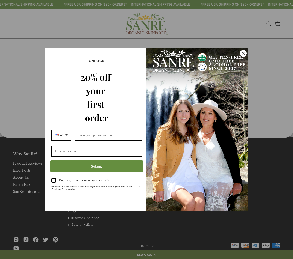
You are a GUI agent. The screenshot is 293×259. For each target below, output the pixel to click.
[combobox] (61, 135)
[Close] (243, 53)
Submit (96, 166)
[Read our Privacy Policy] (139, 187)
